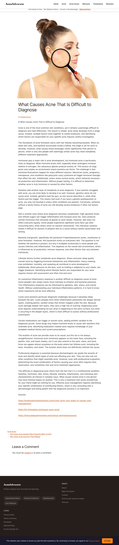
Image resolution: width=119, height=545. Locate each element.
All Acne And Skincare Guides (73, 499)
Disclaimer (8, 522)
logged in (28, 453)
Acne (64, 4)
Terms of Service (10, 518)
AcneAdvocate (15, 4)
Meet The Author (68, 491)
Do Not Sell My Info (11, 529)
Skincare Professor (31, 498)
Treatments (98, 4)
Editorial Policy (85, 9)
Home (56, 4)
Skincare (86, 4)
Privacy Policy (9, 515)
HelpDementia (48, 498)
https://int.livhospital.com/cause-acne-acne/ (39, 409)
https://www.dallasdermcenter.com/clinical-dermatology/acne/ (47, 415)
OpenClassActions (12, 498)
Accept (107, 541)
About (64, 488)
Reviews (109, 4)
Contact (65, 495)
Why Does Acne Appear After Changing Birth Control (30, 434)
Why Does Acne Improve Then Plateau (25, 437)
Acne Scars (74, 4)
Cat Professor (10, 503)
